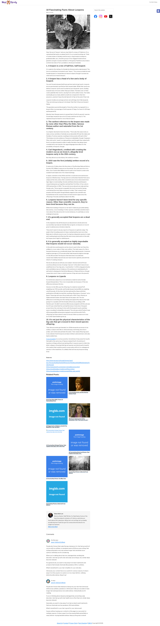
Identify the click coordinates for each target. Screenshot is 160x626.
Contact (66, 623)
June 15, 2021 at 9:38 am (58, 582)
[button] (158, 11)
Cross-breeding (51, 339)
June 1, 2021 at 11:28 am (58, 542)
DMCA (90, 623)
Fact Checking (83, 623)
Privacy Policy (73, 623)
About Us (60, 623)
